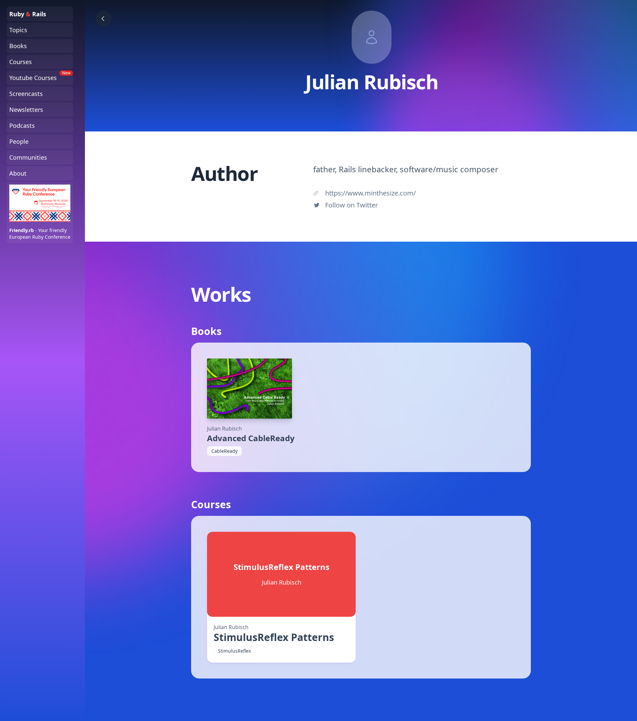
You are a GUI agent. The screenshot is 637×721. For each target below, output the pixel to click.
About (18, 173)
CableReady (224, 451)
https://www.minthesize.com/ (370, 193)
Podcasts (22, 125)
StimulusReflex (234, 651)
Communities (28, 157)
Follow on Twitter (351, 204)
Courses (20, 62)
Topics (18, 30)
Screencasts (26, 94)
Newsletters (26, 110)
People (19, 141)
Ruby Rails (27, 14)
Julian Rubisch (224, 428)
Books (18, 46)
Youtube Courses (39, 76)
